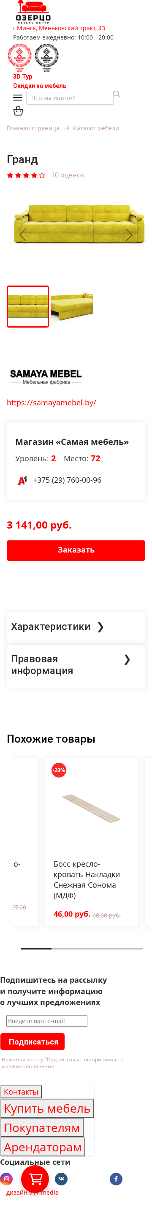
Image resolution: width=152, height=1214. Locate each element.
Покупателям (42, 1127)
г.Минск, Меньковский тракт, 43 (59, 28)
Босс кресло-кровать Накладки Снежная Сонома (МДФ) (87, 879)
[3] (26, 175)
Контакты (21, 1092)
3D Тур (22, 76)
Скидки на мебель (39, 85)
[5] (42, 175)
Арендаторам (43, 1147)
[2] (18, 175)
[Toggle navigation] (19, 98)
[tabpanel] (91, 842)
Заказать (76, 550)
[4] (34, 175)
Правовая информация (42, 665)
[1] (10, 175)
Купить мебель (47, 1108)
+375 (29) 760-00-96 (67, 480)
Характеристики (50, 626)
